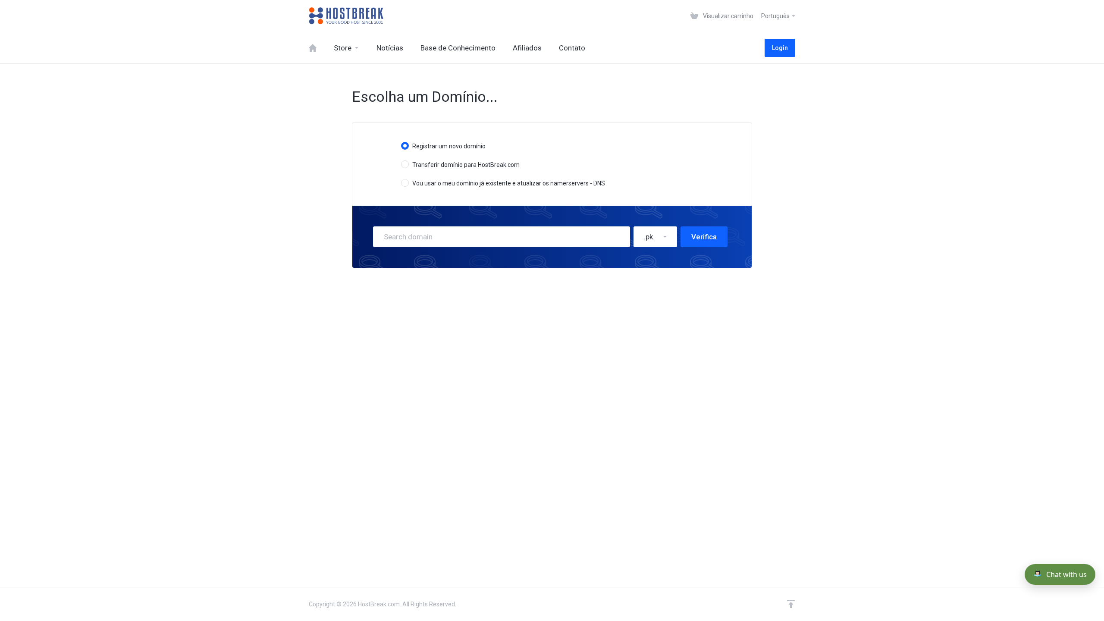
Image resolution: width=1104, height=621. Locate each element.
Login (780, 47)
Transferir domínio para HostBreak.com (466, 164)
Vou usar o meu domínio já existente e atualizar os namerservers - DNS (508, 183)
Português (776, 16)
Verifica (704, 236)
